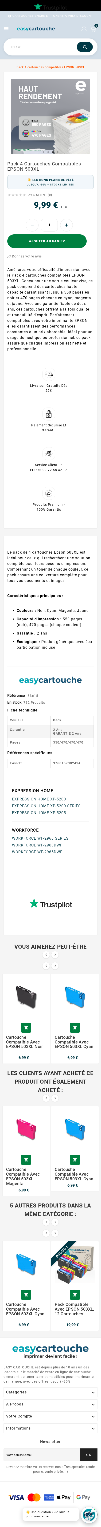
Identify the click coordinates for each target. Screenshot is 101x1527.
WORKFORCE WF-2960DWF (37, 845)
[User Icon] (84, 28)
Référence (16, 695)
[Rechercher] (85, 47)
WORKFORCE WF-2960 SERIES (40, 838)
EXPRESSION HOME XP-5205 (39, 813)
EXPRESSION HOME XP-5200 (39, 799)
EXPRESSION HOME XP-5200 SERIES (46, 806)
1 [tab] (43, 152)
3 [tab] (52, 152)
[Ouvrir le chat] (89, 1515)
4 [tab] (57, 152)
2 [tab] (48, 152)
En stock (14, 702)
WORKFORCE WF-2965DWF (37, 852)
